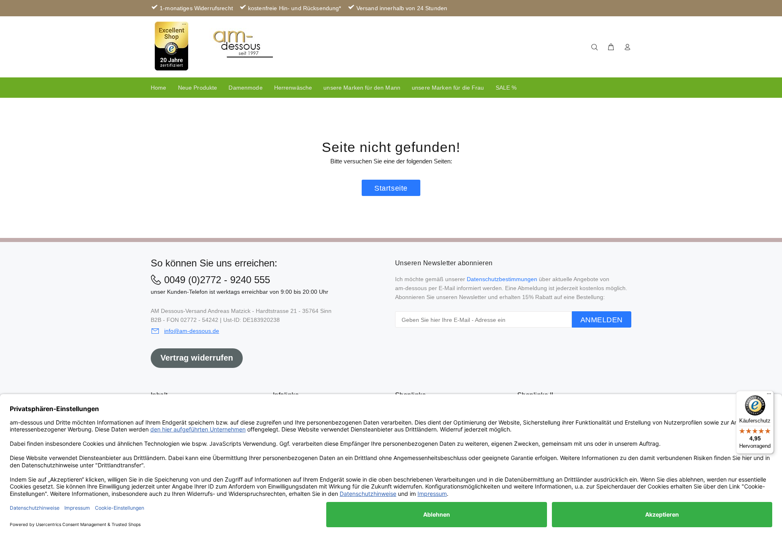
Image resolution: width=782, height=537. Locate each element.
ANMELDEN (601, 320)
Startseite (390, 188)
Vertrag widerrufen (196, 357)
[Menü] (769, 396)
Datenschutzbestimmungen (502, 279)
